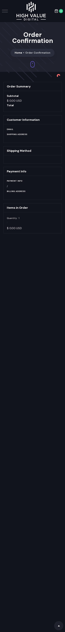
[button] (58, 11)
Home (18, 52)
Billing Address (16, 191)
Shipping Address (17, 134)
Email (10, 129)
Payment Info (14, 181)
